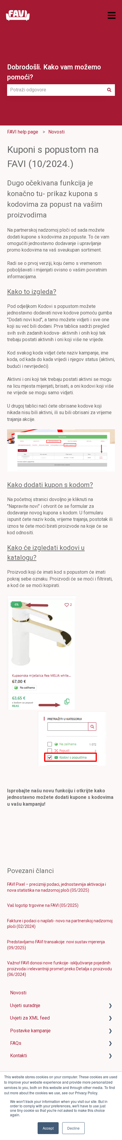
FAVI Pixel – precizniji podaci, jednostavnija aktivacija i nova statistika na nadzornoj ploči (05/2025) (56, 887)
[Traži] (109, 90)
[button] (110, 1006)
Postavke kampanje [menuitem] (30, 1031)
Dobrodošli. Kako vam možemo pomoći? (54, 72)
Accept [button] (48, 1128)
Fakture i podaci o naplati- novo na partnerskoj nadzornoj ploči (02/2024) (60, 923)
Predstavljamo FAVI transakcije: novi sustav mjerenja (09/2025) (56, 944)
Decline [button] (73, 1128)
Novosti (56, 132)
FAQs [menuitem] (15, 1043)
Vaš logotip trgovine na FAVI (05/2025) (42, 905)
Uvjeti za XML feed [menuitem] (30, 1018)
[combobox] (55, 90)
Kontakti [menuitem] (18, 1055)
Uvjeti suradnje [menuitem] (25, 1005)
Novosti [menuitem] (18, 993)
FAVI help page (22, 132)
